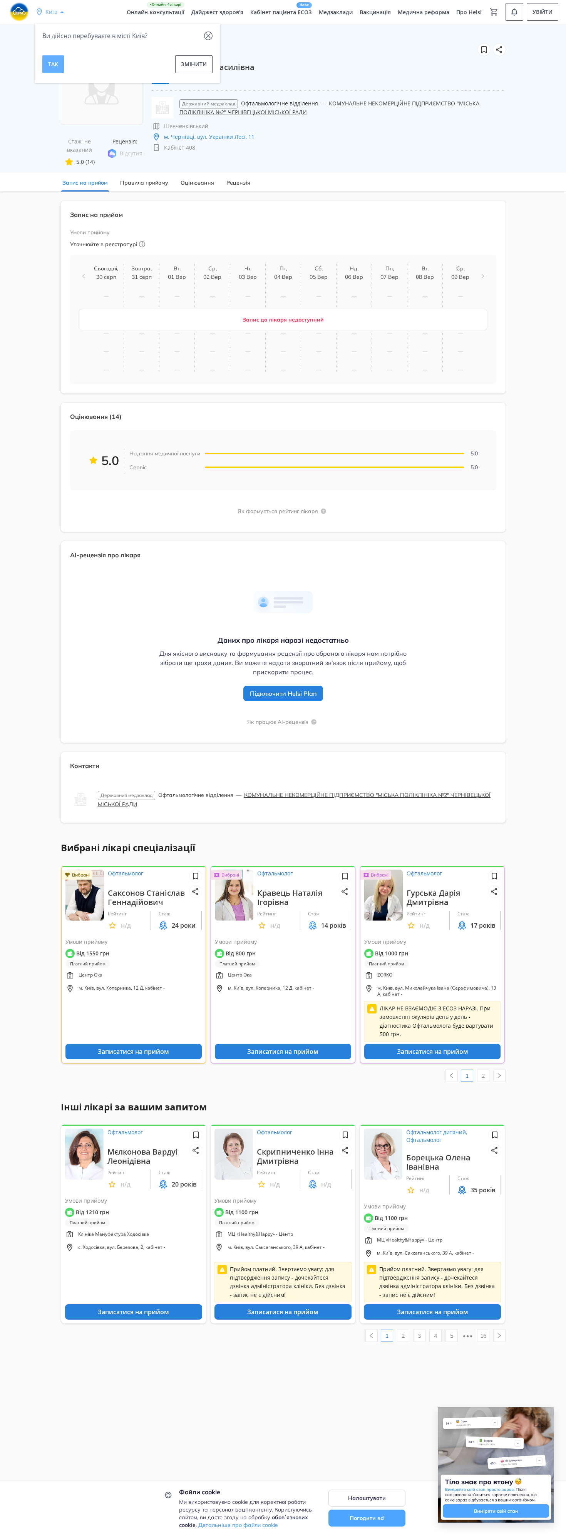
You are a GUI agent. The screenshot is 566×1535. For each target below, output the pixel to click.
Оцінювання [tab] (197, 182)
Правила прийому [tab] (144, 182)
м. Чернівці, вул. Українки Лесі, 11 (209, 136)
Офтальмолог (125, 873)
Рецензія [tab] (238, 182)
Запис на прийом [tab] (85, 182)
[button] (499, 49)
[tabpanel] (283, 516)
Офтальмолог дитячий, (436, 1132)
